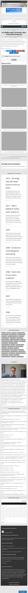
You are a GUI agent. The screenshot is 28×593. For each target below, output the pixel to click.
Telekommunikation (20, 353)
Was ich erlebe (6, 356)
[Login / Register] (26, 26)
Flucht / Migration (15, 339)
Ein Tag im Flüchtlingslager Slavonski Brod (9, 486)
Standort (12, 353)
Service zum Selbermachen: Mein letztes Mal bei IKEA (11, 490)
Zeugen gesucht (4, 434)
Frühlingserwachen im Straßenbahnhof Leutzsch (10, 477)
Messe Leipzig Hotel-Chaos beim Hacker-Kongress (11, 460)
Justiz (4, 346)
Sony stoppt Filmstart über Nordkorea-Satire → (18, 156)
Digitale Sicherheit (12, 336)
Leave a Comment (14, 37)
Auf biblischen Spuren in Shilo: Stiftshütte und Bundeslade (12, 445)
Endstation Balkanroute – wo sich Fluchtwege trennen (11, 483)
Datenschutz (13, 334)
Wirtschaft (20, 356)
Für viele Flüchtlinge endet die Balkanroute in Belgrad (11, 439)
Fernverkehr (5, 339)
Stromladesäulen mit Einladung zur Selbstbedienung (11, 449)
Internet (9, 29)
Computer (5, 334)
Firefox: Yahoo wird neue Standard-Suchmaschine (14, 151)
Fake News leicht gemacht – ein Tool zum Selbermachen (12, 415)
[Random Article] (24, 26)
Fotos (23, 339)
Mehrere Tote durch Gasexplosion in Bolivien (14, 108)
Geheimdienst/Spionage (7, 341)
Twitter (8, 50)
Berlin (14, 332)
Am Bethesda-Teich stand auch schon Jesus (9, 452)
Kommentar (11, 346)
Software (13, 30)
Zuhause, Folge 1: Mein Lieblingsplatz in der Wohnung (11, 462)
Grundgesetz (16, 23)
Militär (16, 348)
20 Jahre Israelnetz (5, 470)
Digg (12, 52)
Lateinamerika (19, 346)
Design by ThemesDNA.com (14, 584)
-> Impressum (4, 563)
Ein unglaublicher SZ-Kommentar (7, 419)
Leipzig (4, 348)
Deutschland (21, 334)
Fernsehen (20, 337)
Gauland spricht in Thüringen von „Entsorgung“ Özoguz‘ (14, 130)
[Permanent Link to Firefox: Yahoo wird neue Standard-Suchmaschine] (14, 141)
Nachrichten (16, 29)
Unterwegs (5, 354)
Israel (13, 344)
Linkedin (16, 52)
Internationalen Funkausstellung (7, 393)
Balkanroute (15, 395)
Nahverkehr (13, 349)
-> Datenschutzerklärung (6, 561)
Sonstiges (5, 353)
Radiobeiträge (6, 351)
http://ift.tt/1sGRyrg (7, 48)
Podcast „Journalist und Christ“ (8, 546)
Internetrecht (6, 344)
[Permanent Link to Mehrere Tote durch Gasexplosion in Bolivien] (14, 97)
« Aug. (2, 522)
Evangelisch (5, 337)
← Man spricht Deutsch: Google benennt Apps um (10, 158)
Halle (16, 341)
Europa (21, 336)
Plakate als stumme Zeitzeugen (7, 465)
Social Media (21, 29)
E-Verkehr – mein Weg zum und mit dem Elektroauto (12, 551)
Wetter (13, 356)
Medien (12, 29)
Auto (4, 332)
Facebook (14, 50)
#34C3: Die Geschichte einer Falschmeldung (9, 494)
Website (14, 59)
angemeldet (7, 166)
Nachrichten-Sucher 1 (10, 36)
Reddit (19, 50)
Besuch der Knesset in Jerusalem (8, 472)
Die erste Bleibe (4, 467)
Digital (5, 29)
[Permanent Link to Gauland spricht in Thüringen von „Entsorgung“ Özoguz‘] (14, 119)
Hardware (22, 341)
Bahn (9, 332)
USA (11, 354)
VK (23, 50)
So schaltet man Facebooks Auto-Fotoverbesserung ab (14, 33)
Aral (4, 532)
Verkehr (16, 354)
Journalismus (20, 344)
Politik (21, 349)
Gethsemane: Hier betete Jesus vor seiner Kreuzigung (12, 431)
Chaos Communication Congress (14, 389)
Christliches (21, 332)
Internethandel (13, 343)
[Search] (22, 26)
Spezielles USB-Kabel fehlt (6, 488)
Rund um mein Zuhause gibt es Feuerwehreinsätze (11, 454)
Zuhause (3, 437)
